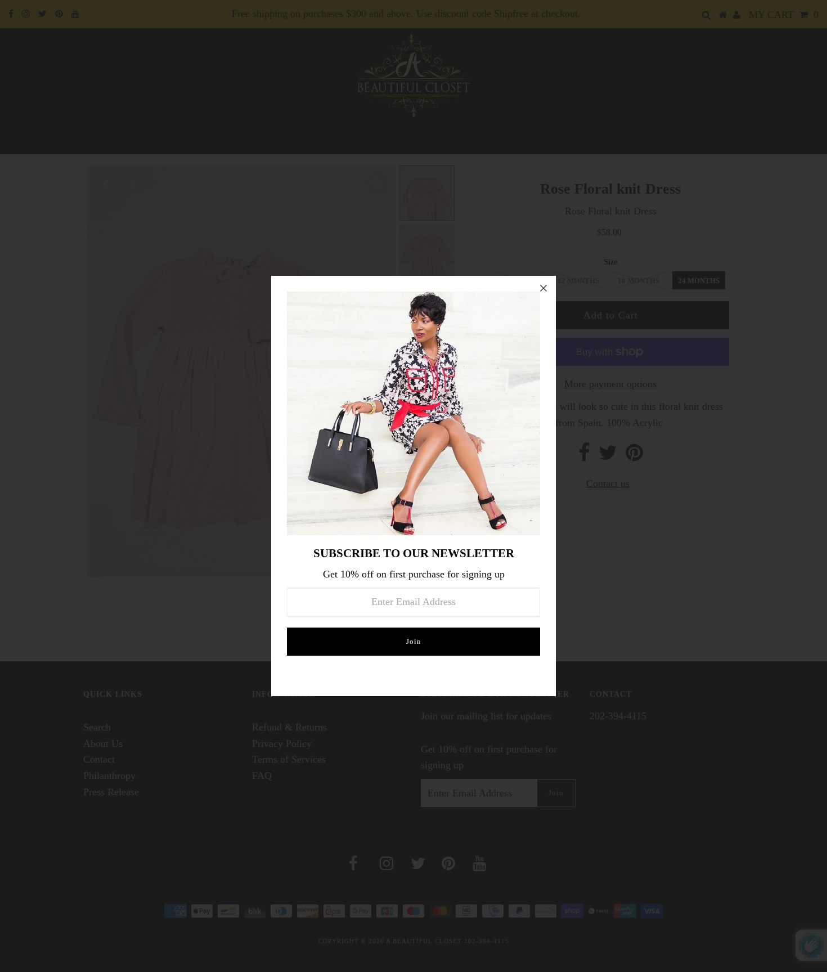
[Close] (543, 288)
